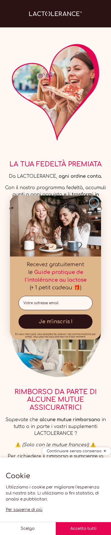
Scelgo (28, 528)
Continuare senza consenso (74, 451)
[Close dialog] (94, 202)
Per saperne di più (24, 510)
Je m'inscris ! (56, 321)
